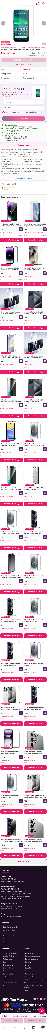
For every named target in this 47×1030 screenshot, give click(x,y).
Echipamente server (31, 959)
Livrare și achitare (9, 930)
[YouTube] (41, 999)
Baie (26, 990)
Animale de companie (10, 953)
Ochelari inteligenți (9, 974)
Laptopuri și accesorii (10, 983)
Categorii (5, 948)
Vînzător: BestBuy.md (30, 276)
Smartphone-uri (8, 965)
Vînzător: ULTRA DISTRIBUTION (33, 232)
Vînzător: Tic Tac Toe (6, 232)
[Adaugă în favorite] (20, 203)
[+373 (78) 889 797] (23, 1027)
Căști (5, 962)
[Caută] (14, 1027)
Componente (29, 953)
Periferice (6, 980)
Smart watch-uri (8, 968)
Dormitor (28, 962)
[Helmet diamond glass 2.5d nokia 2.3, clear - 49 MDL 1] (23, 23)
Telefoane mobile (8, 971)
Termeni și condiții (9, 936)
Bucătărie (28, 968)
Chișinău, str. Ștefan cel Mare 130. (16, 137)
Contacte (6, 939)
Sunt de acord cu (24, 112)
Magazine (6, 942)
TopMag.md (15, 1009)
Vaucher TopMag (8, 956)
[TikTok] (44, 999)
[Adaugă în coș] (21, 229)
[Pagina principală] (4, 1027)
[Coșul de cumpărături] (33, 1027)
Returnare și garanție (10, 933)
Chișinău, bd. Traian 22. (13, 140)
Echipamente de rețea (32, 956)
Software (6, 977)
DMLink (26, 69)
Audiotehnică (7, 959)
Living (27, 965)
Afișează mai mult (22, 178)
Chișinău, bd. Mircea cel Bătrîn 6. (16, 139)
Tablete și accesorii (9, 986)
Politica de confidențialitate (31, 112)
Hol (26, 971)
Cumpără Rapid (10, 240)
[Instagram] (38, 999)
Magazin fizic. (10, 135)
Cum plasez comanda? (10, 927)
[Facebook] (34, 999)
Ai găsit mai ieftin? (20, 1016)
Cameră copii (29, 974)
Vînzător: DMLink (24, 64)
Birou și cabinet (30, 977)
